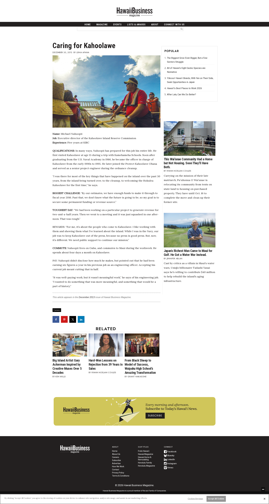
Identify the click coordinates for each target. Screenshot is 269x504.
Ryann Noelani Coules (104, 372)
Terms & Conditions (120, 476)
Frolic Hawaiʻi (143, 451)
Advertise (116, 463)
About (154, 24)
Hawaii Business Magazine (134, 12)
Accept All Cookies (216, 499)
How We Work (118, 466)
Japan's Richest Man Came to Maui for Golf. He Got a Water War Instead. (188, 253)
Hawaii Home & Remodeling (144, 458)
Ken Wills (60, 376)
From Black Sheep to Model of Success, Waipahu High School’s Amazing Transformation (140, 366)
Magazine (102, 24)
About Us (116, 454)
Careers (56, 310)
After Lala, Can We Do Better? (181, 94)
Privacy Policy (118, 473)
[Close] (264, 499)
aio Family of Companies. (156, 491)
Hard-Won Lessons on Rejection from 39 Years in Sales (105, 364)
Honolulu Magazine (146, 466)
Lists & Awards (136, 24)
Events (117, 24)
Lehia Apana (82, 52)
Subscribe (116, 460)
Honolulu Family (145, 463)
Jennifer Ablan (174, 258)
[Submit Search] (182, 28)
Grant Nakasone (137, 376)
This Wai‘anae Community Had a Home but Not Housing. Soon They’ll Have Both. (188, 163)
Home (75, 451)
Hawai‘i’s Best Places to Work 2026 (184, 88)
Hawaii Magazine (145, 454)
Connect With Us (174, 24)
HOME (87, 24)
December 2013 (87, 297)
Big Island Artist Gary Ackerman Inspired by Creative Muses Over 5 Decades (67, 366)
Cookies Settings (195, 499)
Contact (115, 469)
